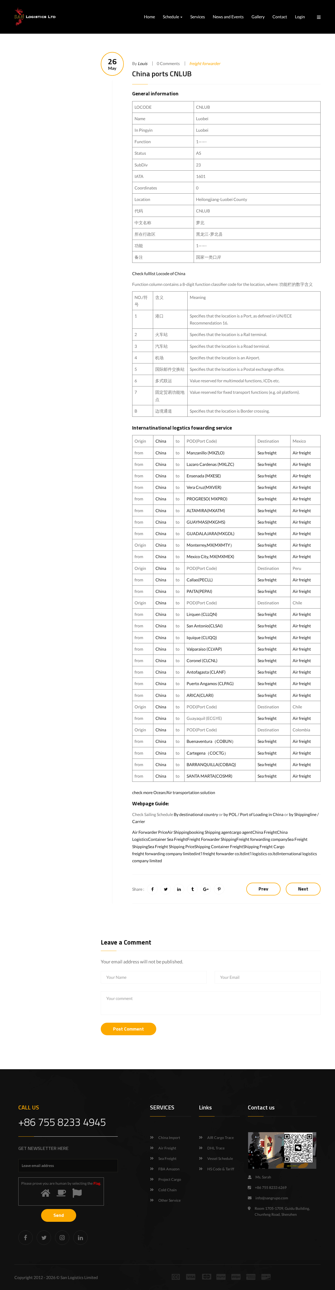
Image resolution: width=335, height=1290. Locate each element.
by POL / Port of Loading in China (253, 814)
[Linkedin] (80, 1237)
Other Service (169, 1200)
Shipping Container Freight (218, 846)
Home (149, 16)
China (160, 440)
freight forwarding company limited (164, 853)
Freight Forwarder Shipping (211, 839)
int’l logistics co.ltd (261, 853)
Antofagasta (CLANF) (206, 671)
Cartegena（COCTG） (207, 752)
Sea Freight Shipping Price (171, 846)
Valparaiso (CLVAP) (204, 648)
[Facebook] (25, 1237)
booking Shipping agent (210, 832)
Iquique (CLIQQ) (202, 637)
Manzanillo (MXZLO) (206, 452)
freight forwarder (204, 63)
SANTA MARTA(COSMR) (210, 775)
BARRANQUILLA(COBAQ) (211, 764)
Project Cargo (169, 1179)
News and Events (228, 16)
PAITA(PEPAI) (199, 591)
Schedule (171, 16)
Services (197, 16)
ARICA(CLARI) (200, 695)
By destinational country (196, 814)
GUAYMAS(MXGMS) (206, 521)
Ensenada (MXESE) (204, 475)
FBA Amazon (169, 1169)
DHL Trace (216, 1148)
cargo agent (241, 832)
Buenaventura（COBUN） (211, 741)
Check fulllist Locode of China (158, 273)
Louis (142, 63)
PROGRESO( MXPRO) (207, 498)
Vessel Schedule (220, 1158)
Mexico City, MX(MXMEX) (210, 556)
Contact (279, 16)
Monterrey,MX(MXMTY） (210, 544)
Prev (263, 888)
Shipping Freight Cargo (263, 846)
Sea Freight (167, 1158)
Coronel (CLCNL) (202, 660)
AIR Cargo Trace (220, 1137)
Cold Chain (167, 1190)
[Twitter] (44, 1237)
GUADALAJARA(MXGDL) (210, 533)
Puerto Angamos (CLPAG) (210, 683)
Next (303, 888)
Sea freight (267, 452)
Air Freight (167, 1148)
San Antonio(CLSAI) (205, 625)
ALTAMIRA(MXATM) (206, 510)
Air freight (302, 452)
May (112, 64)
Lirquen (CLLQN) (202, 614)
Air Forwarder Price (149, 832)
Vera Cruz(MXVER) (204, 487)
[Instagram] (62, 1237)
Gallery (258, 16)
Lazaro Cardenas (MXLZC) (210, 464)
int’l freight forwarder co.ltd (220, 853)
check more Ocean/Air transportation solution (173, 792)
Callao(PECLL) (200, 579)
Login (300, 16)
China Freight (264, 832)
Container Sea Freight (167, 839)
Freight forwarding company (261, 839)
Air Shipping (178, 832)
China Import (169, 1137)
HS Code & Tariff (220, 1169)
